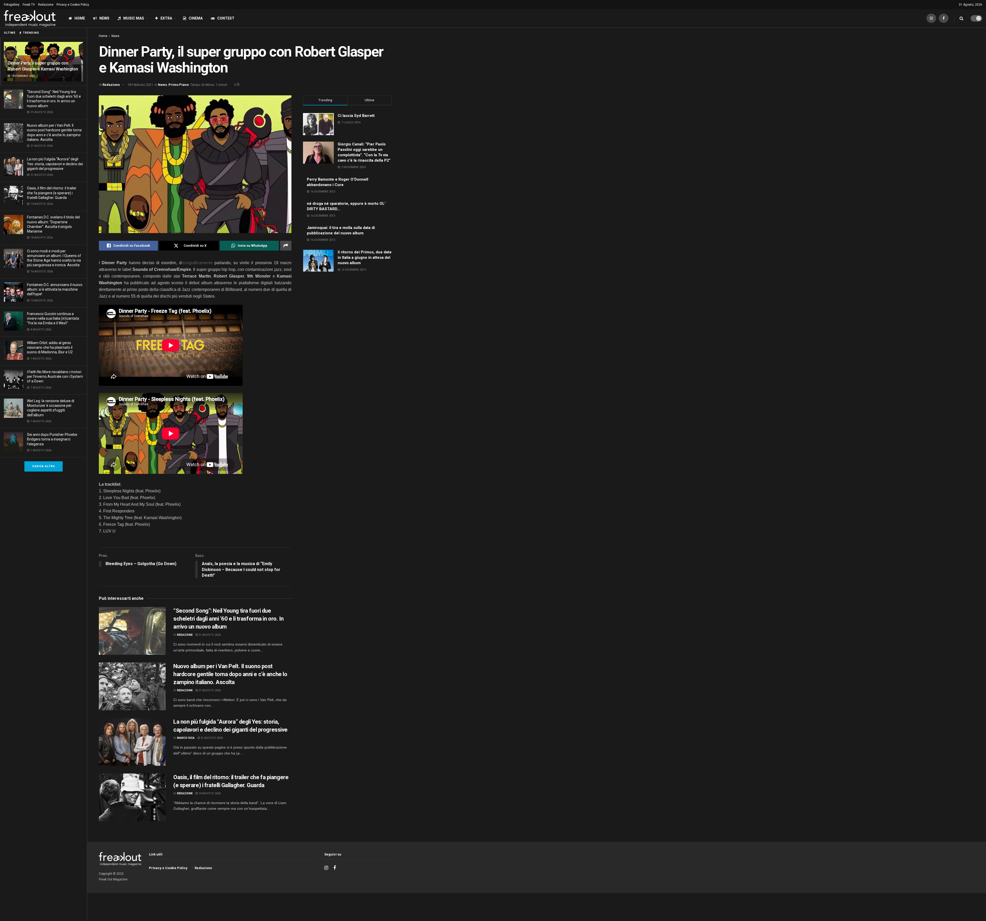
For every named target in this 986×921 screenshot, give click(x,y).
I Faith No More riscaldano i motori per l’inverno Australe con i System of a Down (55, 376)
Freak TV (29, 4)
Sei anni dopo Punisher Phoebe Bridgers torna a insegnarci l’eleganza (52, 439)
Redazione (45, 4)
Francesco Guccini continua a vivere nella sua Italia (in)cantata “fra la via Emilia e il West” (53, 318)
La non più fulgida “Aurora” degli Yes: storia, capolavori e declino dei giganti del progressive (55, 163)
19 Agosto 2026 (209, 793)
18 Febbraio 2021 (140, 85)
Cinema (196, 18)
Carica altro (43, 466)
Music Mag (133, 18)
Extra (166, 18)
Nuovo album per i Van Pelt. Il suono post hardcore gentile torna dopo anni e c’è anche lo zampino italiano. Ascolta (230, 674)
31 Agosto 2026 (209, 635)
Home (79, 18)
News (104, 18)
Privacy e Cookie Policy (72, 4)
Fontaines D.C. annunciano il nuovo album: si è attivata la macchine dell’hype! (54, 289)
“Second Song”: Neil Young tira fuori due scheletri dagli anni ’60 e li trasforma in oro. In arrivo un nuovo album (228, 618)
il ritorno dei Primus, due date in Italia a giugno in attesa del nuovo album (365, 257)
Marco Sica (186, 738)
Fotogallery (12, 4)
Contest (225, 18)
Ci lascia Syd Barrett (356, 115)
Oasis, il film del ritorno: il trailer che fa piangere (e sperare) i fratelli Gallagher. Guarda (52, 192)
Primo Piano (178, 85)
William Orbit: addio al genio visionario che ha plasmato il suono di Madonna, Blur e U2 (50, 347)
